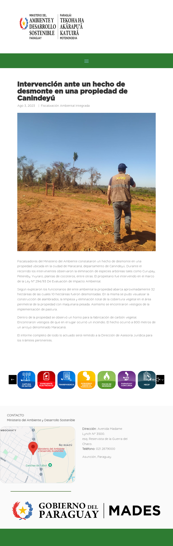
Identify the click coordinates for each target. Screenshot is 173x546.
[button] (13, 379)
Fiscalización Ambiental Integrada (65, 105)
